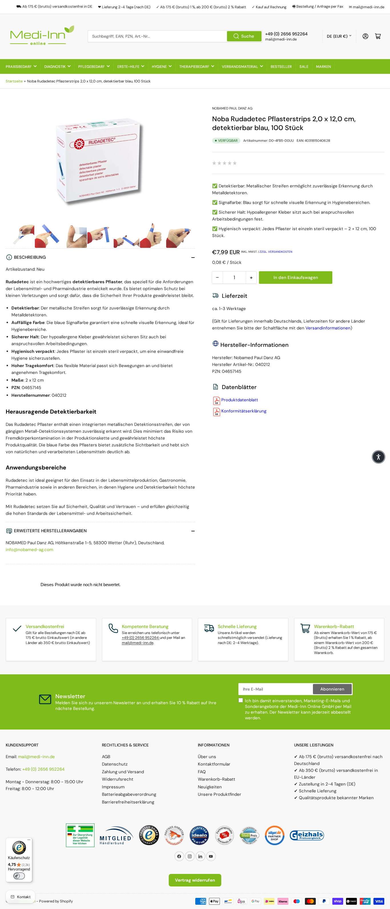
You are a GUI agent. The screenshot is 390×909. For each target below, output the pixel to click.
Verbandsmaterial (240, 66)
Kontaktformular (214, 764)
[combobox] (175, 36)
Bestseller (281, 66)
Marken (323, 66)
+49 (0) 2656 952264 (141, 637)
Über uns (207, 757)
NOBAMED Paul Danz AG (232, 108)
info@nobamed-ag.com (29, 549)
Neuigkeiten (210, 787)
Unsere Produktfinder (219, 794)
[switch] (19, 875)
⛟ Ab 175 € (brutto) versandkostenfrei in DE (54, 6)
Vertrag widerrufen (195, 880)
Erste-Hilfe (128, 66)
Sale (303, 66)
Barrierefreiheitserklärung (128, 802)
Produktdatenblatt (239, 400)
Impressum (113, 787)
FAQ (202, 772)
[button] (378, 457)
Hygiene (159, 66)
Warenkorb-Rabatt (216, 779)
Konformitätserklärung (243, 411)
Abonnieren (332, 689)
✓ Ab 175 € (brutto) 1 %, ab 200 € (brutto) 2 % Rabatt (201, 7)
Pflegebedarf (91, 66)
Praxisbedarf (19, 66)
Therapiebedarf (194, 66)
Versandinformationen (328, 328)
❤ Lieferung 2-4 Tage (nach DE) (124, 7)
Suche (247, 36)
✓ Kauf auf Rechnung (269, 7)
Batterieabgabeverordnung (129, 794)
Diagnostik (55, 66)
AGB (106, 757)
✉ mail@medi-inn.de (366, 7)
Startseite (14, 81)
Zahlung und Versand (123, 772)
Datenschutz (115, 764)
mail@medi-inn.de (137, 642)
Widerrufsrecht (117, 779)
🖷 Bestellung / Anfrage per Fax (317, 6)
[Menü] (28, 841)
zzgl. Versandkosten (276, 252)
